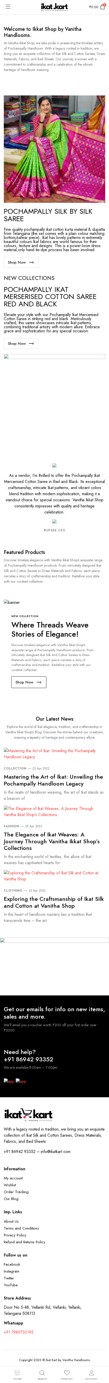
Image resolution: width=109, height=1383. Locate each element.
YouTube (11, 1285)
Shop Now (17, 262)
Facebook (12, 1264)
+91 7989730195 (18, 1332)
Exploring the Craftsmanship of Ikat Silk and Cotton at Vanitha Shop (54, 902)
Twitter (9, 1278)
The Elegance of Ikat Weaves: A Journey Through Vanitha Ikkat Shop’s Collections (52, 841)
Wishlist (10, 1185)
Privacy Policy (15, 1235)
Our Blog (11, 1199)
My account (13, 1178)
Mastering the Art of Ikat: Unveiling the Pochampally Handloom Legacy (53, 780)
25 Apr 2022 (40, 768)
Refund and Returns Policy (24, 1242)
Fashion (11, 826)
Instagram (11, 1271)
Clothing (13, 890)
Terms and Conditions (21, 1228)
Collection (15, 768)
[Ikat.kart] (54, 7)
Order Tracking (16, 1192)
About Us (11, 1221)
